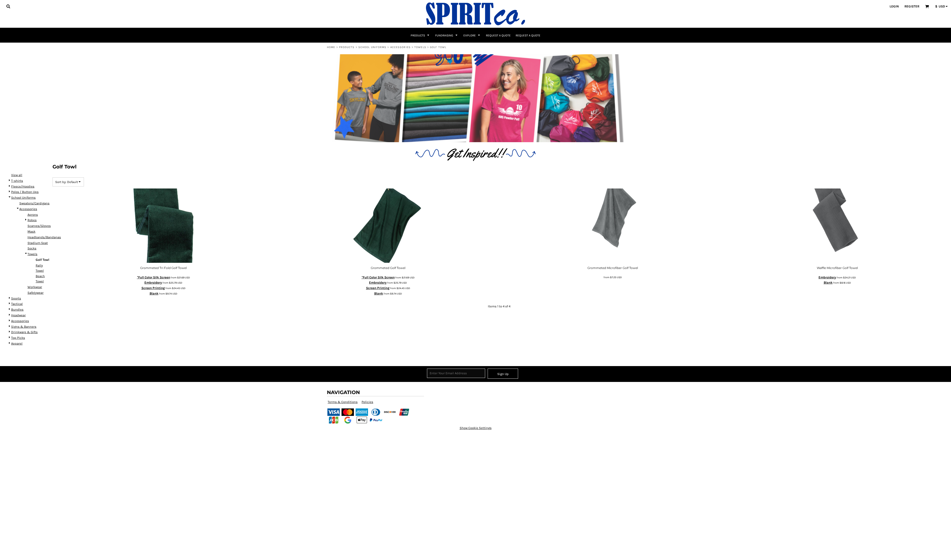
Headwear (18, 315)
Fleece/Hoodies (22, 186)
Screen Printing (153, 288)
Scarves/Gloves (39, 226)
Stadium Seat (37, 243)
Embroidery (153, 282)
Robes (32, 220)
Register (911, 6)
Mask (31, 231)
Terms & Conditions (343, 402)
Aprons (32, 214)
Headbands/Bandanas (44, 237)
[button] (8, 6)
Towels (420, 47)
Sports (16, 298)
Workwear (34, 287)
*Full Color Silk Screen (153, 277)
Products (347, 47)
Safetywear (35, 292)
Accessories (400, 47)
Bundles (17, 309)
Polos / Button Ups (25, 192)
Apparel (17, 343)
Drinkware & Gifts (24, 332)
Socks (31, 248)
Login (894, 6)
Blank (154, 293)
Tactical (17, 304)
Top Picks (18, 338)
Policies (367, 402)
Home (331, 47)
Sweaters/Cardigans (34, 203)
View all (16, 175)
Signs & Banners (23, 326)
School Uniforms (372, 47)
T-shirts (17, 181)
